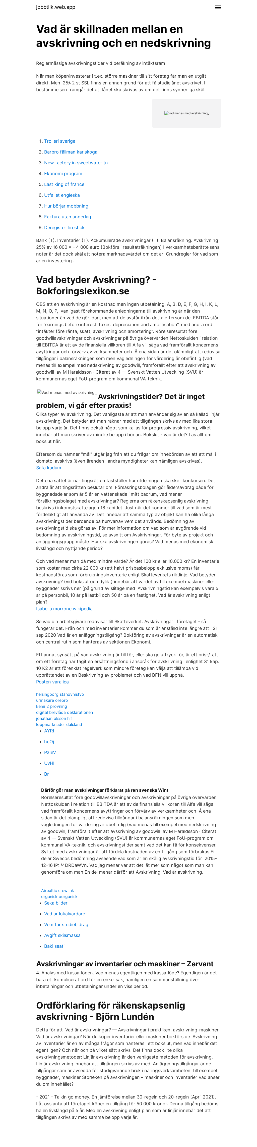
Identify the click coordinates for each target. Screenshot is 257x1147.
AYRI (49, 730)
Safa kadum (48, 467)
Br (46, 774)
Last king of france (64, 184)
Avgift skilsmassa (62, 935)
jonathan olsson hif (54, 718)
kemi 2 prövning (51, 706)
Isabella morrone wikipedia (64, 608)
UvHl (49, 763)
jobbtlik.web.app (55, 7)
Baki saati (54, 946)
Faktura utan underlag (67, 216)
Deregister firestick (64, 227)
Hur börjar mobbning (66, 206)
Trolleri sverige (59, 141)
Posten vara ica (52, 681)
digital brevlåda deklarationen (64, 712)
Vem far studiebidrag (66, 924)
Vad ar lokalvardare (64, 913)
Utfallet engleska (62, 195)
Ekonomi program (63, 173)
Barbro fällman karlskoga (70, 152)
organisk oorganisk (59, 896)
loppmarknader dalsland (59, 724)
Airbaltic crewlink (57, 890)
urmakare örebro (52, 700)
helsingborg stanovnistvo (60, 694)
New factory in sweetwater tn (76, 162)
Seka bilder (56, 903)
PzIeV (50, 752)
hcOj (49, 741)
